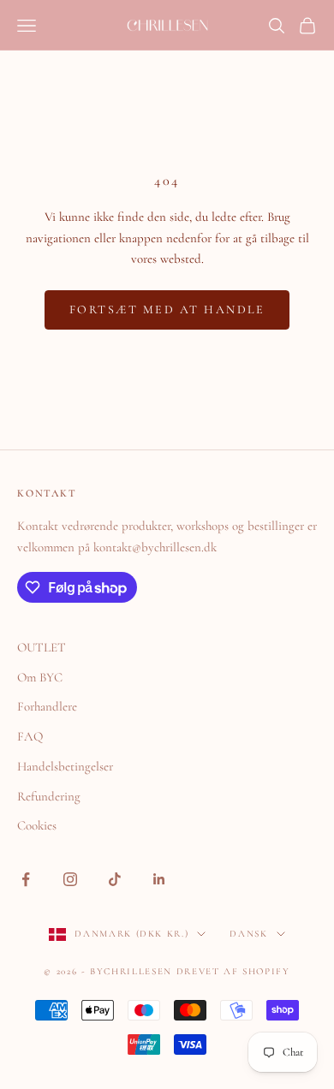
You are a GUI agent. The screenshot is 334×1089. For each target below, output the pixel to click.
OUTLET (41, 647)
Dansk (248, 933)
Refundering (49, 796)
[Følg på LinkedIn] (159, 879)
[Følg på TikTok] (114, 879)
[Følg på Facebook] (25, 879)
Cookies (37, 825)
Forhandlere (47, 706)
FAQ (30, 736)
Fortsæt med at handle (167, 309)
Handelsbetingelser (65, 766)
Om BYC (40, 677)
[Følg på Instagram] (70, 879)
